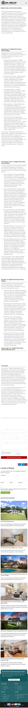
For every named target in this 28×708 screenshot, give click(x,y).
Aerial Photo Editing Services (7, 521)
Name (2, 482)
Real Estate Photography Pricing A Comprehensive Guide (14, 631)
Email (2, 433)
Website (20, 482)
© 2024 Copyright (14, 706)
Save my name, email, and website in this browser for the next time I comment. (14, 489)
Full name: (4, 429)
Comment (3, 475)
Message (3, 442)
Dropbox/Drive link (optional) (8, 438)
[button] (19, 464)
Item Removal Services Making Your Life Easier (12, 547)
